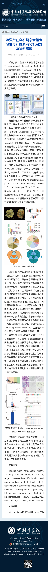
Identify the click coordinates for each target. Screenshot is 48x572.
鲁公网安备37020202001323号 (25, 544)
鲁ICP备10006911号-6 (23, 541)
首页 (7, 32)
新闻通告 (15, 32)
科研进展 (24, 32)
